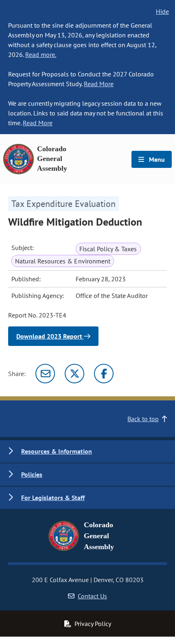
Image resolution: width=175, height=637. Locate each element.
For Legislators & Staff (53, 498)
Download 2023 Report (50, 336)
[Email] (45, 373)
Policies (31, 474)
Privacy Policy (92, 624)
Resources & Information (56, 451)
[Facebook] (104, 373)
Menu (156, 159)
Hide (162, 11)
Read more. (40, 54)
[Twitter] (74, 373)
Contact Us (92, 596)
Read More (99, 84)
